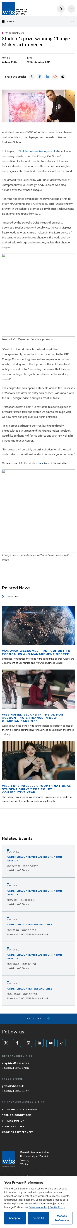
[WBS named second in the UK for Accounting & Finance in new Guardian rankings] (38, 689)
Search (61, 9)
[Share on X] (32, 77)
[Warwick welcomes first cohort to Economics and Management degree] (38, 625)
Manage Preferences (62, 1218)
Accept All (15, 1217)
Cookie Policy (57, 1207)
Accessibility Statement (20, 1109)
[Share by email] (63, 77)
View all (13, 596)
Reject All (38, 1217)
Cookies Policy (13, 1126)
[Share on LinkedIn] (47, 77)
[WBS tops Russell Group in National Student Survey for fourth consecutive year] (38, 760)
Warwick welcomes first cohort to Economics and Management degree (36, 652)
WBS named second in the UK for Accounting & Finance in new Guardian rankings (32, 718)
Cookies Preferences (17, 1132)
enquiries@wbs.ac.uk (15, 1063)
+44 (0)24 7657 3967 (15, 1090)
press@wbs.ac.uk (13, 1085)
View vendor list (38, 1207)
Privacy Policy (13, 1120)
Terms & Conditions (17, 1115)
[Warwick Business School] (14, 8)
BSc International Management (36, 151)
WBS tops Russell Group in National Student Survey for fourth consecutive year (36, 789)
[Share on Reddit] (55, 77)
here (40, 463)
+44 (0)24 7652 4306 (15, 1068)
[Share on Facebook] (40, 77)
